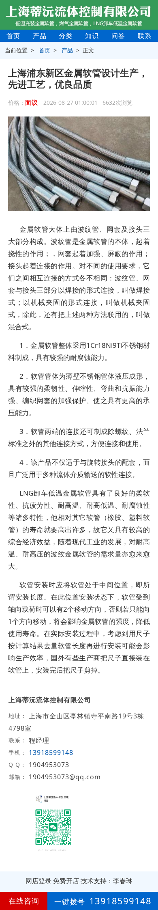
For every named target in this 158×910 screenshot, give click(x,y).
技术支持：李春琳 (106, 880)
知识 (92, 35)
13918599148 (51, 752)
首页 (13, 35)
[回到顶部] (147, 879)
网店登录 (38, 880)
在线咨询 (24, 901)
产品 (40, 35)
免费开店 (66, 880)
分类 (66, 35)
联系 (145, 35)
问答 (118, 35)
